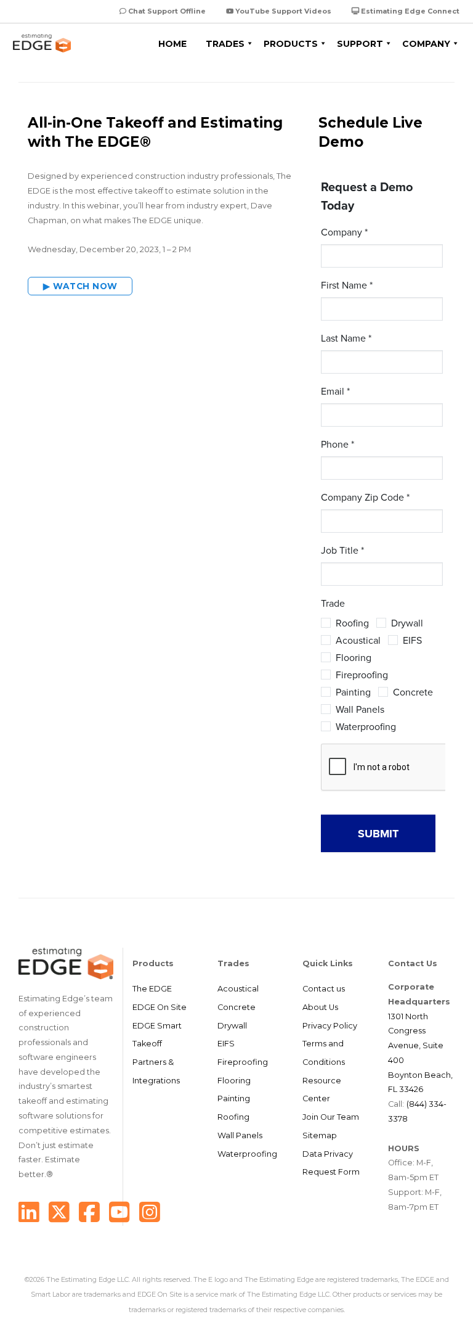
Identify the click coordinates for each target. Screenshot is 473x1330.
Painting (233, 1098)
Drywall (232, 1025)
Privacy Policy (329, 1025)
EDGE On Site (159, 1007)
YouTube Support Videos (282, 11)
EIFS (226, 1043)
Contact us (323, 988)
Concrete (236, 1007)
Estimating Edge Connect (409, 11)
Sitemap (319, 1135)
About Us (320, 1007)
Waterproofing (247, 1154)
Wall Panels (239, 1135)
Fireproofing (242, 1062)
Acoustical (238, 988)
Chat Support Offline (166, 11)
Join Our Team (330, 1117)
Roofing (233, 1117)
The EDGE (152, 988)
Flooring (234, 1080)
